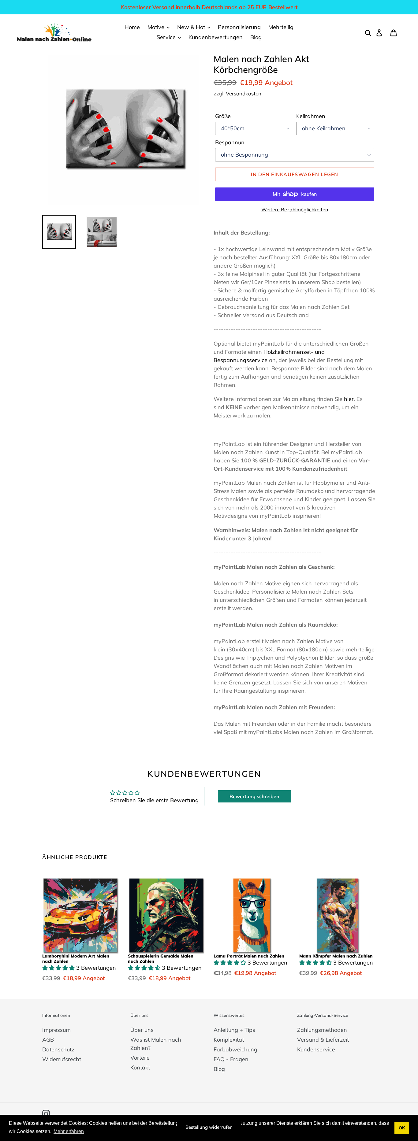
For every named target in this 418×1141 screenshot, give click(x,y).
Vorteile (140, 1057)
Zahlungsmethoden (322, 1029)
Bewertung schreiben (254, 796)
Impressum (56, 1029)
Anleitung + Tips (234, 1029)
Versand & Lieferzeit (323, 1039)
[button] (59, 967)
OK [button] (402, 1127)
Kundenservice (316, 1049)
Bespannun (229, 142)
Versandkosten (243, 93)
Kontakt (140, 1067)
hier (349, 398)
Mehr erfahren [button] (69, 1131)
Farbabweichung (235, 1049)
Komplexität (229, 1039)
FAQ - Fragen (231, 1059)
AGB (48, 1039)
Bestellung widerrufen (209, 1127)
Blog (219, 1068)
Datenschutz (58, 1049)
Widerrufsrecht (61, 1059)
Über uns (142, 1029)
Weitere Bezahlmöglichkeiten (294, 209)
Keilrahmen (310, 116)
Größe (223, 116)
